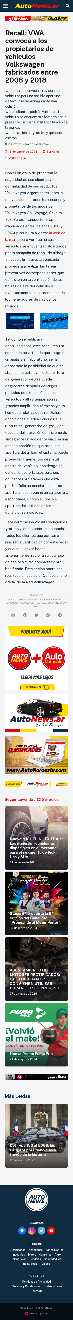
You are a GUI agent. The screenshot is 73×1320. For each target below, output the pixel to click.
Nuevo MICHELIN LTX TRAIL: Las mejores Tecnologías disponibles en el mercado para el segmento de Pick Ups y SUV (36, 848)
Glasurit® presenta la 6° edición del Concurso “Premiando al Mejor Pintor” (35, 918)
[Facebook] (22, 1231)
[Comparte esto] (25, 615)
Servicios (53, 151)
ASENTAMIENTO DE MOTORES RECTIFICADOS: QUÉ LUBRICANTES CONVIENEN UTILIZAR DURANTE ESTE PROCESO (35, 979)
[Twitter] (41, 1231)
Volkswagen (17, 158)
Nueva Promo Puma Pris (31, 1053)
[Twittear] (36, 615)
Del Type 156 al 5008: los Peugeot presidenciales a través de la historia (33, 1149)
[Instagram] (32, 1231)
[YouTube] (51, 1231)
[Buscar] (67, 6)
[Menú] (5, 6)
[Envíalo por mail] (13, 615)
